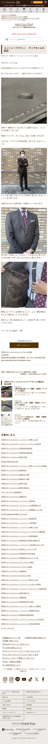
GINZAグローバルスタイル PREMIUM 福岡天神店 (17, 615)
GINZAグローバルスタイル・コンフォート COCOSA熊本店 (20, 624)
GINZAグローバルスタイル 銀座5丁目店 (14, 483)
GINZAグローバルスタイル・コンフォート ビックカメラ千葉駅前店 (23, 532)
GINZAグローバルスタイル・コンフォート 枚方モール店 (19, 580)
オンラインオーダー (7, 628)
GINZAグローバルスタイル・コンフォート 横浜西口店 (19, 518)
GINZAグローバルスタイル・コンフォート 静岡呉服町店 (19, 536)
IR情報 (4, 708)
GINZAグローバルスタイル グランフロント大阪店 (17, 562)
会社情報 (29, 705)
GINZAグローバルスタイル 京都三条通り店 (15, 593)
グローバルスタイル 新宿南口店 (11, 492)
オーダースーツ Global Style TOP (10, 692)
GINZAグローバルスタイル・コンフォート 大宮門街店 (19, 523)
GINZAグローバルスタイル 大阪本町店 (13, 571)
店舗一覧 (5, 697)
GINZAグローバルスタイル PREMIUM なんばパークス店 (19, 558)
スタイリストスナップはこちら (24, 34)
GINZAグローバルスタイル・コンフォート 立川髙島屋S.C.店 (21, 505)
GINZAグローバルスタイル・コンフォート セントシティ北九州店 (22, 619)
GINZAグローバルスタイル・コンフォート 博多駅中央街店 (20, 611)
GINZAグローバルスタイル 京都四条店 (13, 597)
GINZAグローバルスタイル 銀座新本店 (13, 470)
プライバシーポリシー (9, 712)
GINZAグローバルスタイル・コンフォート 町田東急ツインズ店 (21, 510)
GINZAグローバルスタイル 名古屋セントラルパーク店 (19, 549)
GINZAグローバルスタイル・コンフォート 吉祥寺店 (18, 501)
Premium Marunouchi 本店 (9, 461)
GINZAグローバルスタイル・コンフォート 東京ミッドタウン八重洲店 (24, 466)
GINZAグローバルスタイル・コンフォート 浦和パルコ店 (19, 527)
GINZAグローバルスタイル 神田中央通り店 (15, 488)
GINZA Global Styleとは (33, 692)
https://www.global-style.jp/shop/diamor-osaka (16, 360)
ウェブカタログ (31, 701)
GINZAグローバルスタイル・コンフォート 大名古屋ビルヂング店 (22, 545)
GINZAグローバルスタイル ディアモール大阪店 (16, 567)
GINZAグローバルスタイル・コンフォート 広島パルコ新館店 (21, 606)
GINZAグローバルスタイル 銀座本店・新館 (15, 479)
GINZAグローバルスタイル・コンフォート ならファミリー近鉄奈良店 (24, 589)
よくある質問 (6, 701)
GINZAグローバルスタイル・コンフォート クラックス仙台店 (21, 444)
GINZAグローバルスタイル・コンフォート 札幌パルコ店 (19, 440)
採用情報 (29, 708)
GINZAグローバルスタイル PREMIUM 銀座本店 (16, 448)
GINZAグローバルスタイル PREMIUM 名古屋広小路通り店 (20, 540)
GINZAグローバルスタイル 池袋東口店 (13, 497)
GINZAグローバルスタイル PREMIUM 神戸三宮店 (17, 602)
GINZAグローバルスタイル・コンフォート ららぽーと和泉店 (21, 584)
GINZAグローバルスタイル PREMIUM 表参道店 (16, 453)
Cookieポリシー (31, 712)
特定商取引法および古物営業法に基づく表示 (11, 717)
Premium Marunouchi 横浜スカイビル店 (14, 514)
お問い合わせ (6, 705)
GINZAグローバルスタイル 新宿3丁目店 (14, 457)
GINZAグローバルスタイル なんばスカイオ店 (16, 575)
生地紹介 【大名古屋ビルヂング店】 (33, 374)
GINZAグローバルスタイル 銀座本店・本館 (15, 475)
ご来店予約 (29, 697)
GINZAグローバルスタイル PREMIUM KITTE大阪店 (18, 554)
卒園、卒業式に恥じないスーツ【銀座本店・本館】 (19, 372)
